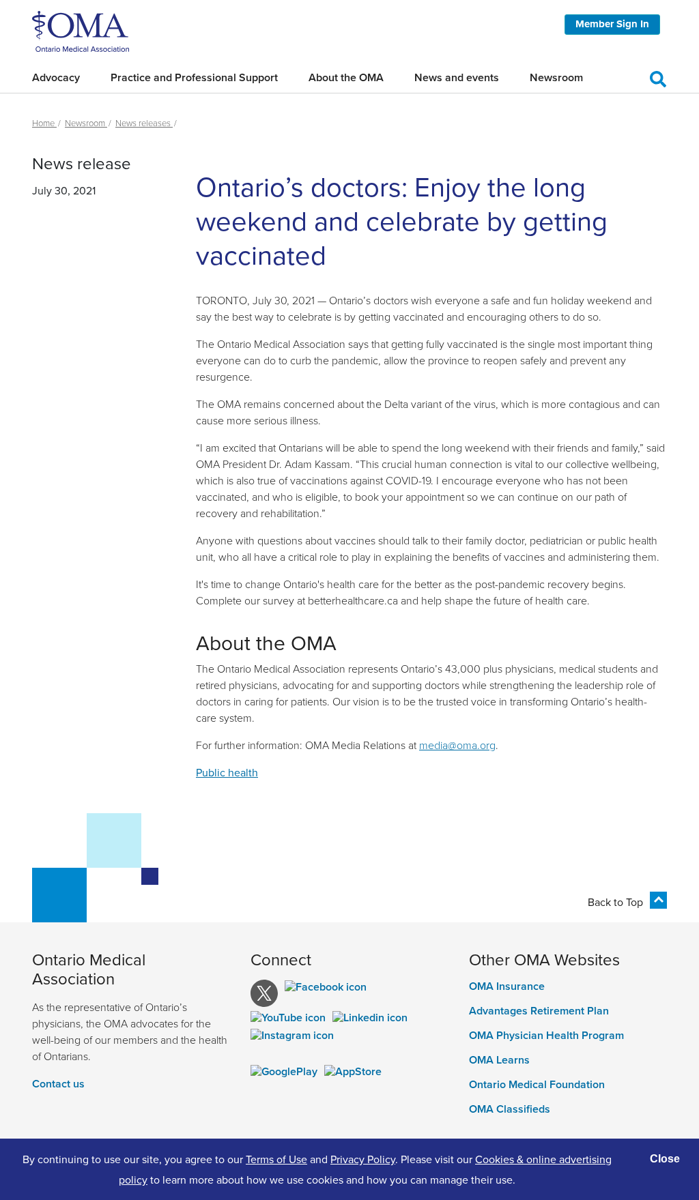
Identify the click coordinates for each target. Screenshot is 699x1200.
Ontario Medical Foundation (537, 1085)
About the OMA (346, 77)
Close (665, 1159)
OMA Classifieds (509, 1109)
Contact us (58, 1084)
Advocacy (56, 77)
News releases (144, 123)
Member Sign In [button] (612, 23)
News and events (456, 77)
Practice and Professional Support (194, 77)
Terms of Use (276, 1159)
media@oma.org (457, 744)
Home (44, 123)
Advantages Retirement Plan (539, 1011)
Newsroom (556, 77)
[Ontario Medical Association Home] (80, 30)
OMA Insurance (507, 986)
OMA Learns (499, 1060)
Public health (227, 772)
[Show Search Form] (658, 77)
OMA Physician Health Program (546, 1035)
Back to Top (615, 901)
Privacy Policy (362, 1159)
